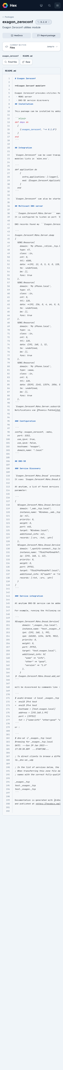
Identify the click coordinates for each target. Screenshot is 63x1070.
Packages (9, 17)
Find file (12, 62)
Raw (28, 62)
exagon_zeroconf (17, 22)
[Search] (49, 5)
